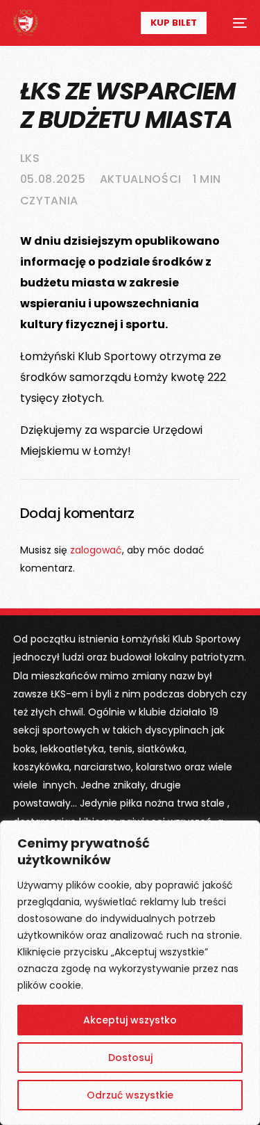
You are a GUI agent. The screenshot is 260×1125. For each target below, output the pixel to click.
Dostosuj (130, 1058)
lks (30, 158)
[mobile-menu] (233, 23)
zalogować (96, 550)
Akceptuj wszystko (130, 1020)
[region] (130, 972)
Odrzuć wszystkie (130, 1095)
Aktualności (141, 179)
